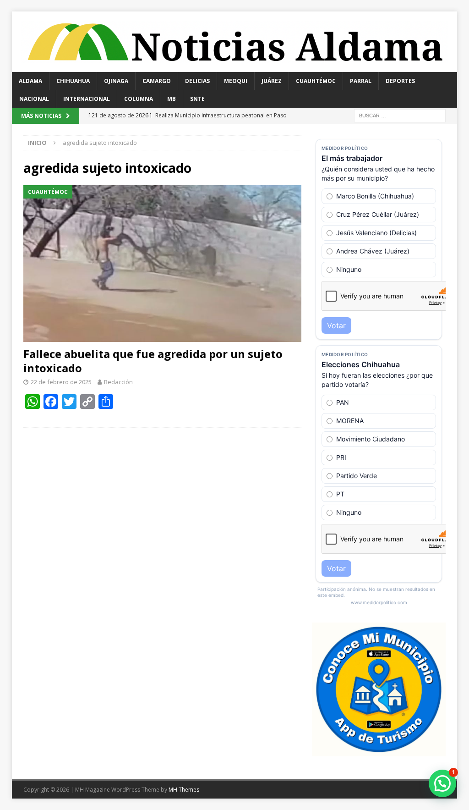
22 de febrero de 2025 (61, 382)
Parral (360, 81)
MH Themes (184, 789)
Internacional (86, 99)
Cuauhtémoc (316, 81)
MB (171, 99)
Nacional (34, 99)
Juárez (272, 81)
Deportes (400, 81)
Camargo (156, 81)
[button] (442, 783)
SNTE (197, 99)
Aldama (30, 81)
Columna (138, 99)
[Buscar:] (400, 114)
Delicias (197, 81)
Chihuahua (73, 81)
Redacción (118, 382)
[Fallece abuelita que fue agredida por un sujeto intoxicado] (162, 263)
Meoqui (235, 81)
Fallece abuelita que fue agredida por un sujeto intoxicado (153, 360)
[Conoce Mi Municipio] (379, 751)
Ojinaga (116, 81)
